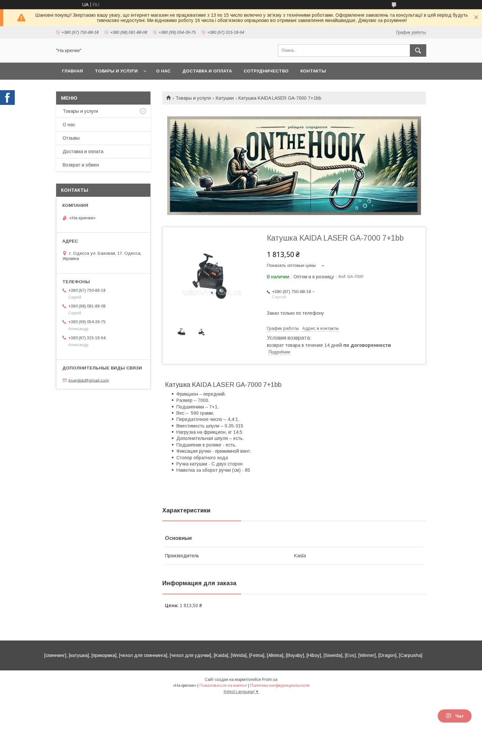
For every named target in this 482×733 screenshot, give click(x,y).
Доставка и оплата (207, 71)
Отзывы (71, 138)
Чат (459, 716)
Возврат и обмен (81, 165)
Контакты (313, 71)
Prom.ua (269, 679)
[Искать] (418, 50)
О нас (163, 71)
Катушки (225, 98)
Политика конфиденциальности (280, 685)
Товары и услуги (116, 71)
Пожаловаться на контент (223, 685)
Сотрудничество (266, 71)
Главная (72, 71)
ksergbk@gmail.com (89, 380)
